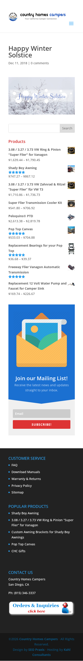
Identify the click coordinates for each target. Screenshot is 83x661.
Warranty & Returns (26, 479)
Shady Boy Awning (25, 513)
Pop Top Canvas (23, 544)
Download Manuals (26, 472)
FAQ (14, 465)
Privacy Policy (22, 486)
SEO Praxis (36, 649)
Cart (68, 6)
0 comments (40, 63)
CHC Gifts (18, 551)
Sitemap (18, 492)
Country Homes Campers (38, 639)
